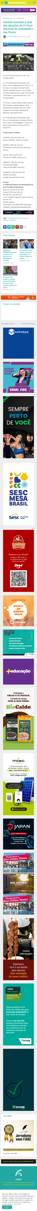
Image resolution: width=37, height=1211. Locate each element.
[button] (2, 2)
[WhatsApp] (13, 227)
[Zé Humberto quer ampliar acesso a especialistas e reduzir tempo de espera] (27, 244)
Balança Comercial (9, 220)
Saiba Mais (17, 1204)
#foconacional (24, 218)
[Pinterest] (17, 227)
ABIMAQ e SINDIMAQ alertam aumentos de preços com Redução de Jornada (10, 255)
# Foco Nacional (18, 18)
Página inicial (7, 18)
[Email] (21, 227)
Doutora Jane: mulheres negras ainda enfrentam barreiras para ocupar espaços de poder (10, 282)
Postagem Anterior (8, 324)
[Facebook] (5, 227)
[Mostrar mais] (25, 227)
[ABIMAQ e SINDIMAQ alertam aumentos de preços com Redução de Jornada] (10, 244)
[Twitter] (9, 227)
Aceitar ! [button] (7, 1207)
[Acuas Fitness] (18, 1161)
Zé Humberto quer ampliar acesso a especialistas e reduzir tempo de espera (26, 254)
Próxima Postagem (28, 324)
